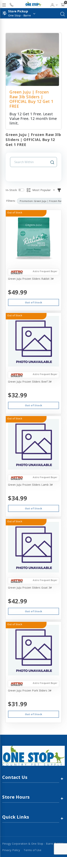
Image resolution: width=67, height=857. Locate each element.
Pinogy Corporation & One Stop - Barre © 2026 (32, 843)
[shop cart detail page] (63, 4)
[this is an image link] (33, 755)
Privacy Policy (11, 850)
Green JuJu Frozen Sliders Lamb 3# (30, 484)
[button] (54, 4)
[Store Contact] (11, 4)
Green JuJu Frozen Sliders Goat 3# (30, 587)
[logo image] (33, 4)
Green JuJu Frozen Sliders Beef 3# (30, 381)
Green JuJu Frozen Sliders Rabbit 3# (31, 278)
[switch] (21, 189)
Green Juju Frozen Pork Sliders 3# (30, 690)
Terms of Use (32, 850)
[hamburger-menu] (4, 4)
